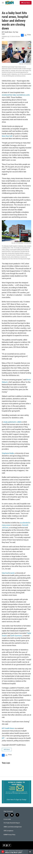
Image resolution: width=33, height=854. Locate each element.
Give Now (26, 3)
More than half (7, 136)
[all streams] (30, 851)
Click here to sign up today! (16, 800)
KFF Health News (8, 728)
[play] (3, 852)
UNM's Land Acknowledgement (13, 827)
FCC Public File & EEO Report (12, 823)
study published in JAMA (12, 422)
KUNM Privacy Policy (9, 834)
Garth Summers (16, 636)
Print (29, 35)
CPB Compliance (8, 830)
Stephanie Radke (8, 453)
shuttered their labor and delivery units (16, 95)
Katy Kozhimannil (8, 573)
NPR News (7, 749)
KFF (3, 738)
